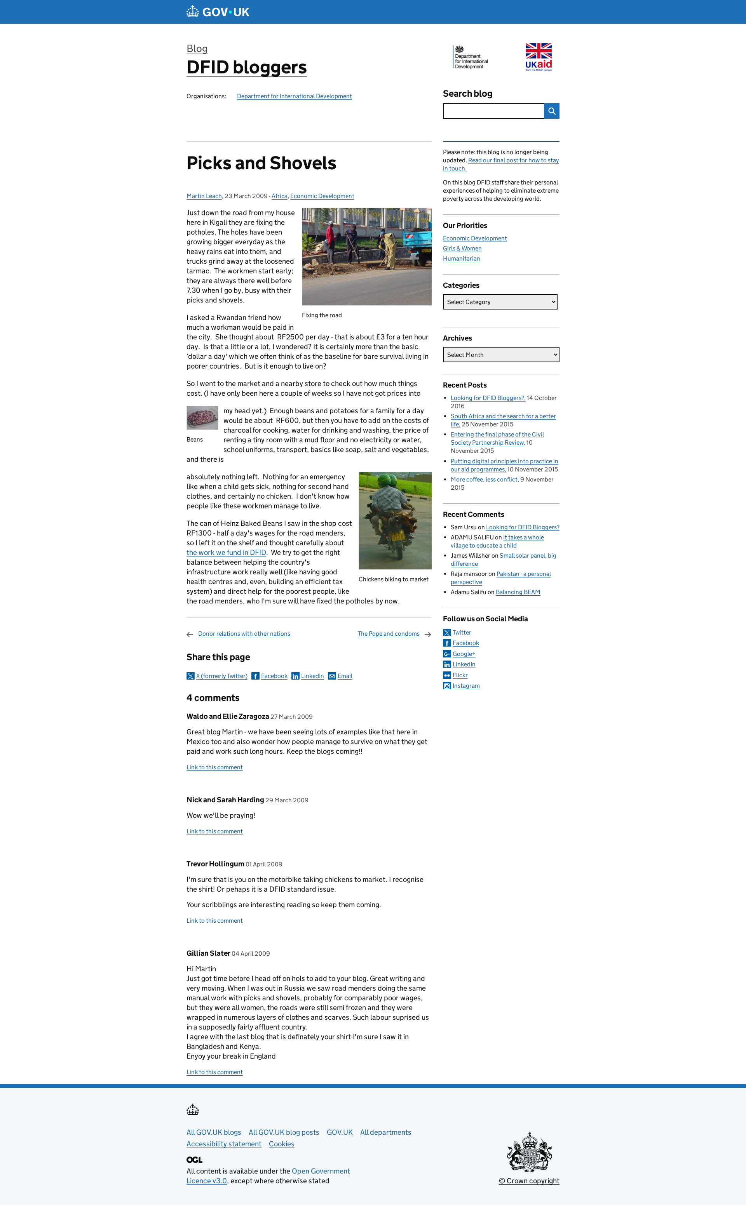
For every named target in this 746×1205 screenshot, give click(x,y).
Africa (280, 196)
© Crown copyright (529, 1180)
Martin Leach (204, 196)
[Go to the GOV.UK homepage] (217, 12)
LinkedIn (312, 676)
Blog (197, 48)
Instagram (466, 685)
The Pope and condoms (389, 633)
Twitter (462, 632)
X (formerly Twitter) (222, 676)
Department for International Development (294, 96)
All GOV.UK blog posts (284, 1132)
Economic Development (322, 196)
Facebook (274, 676)
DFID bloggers (246, 67)
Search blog (468, 93)
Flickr (460, 675)
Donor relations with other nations (244, 633)
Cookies (282, 1143)
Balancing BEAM (518, 592)
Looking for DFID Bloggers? (487, 398)
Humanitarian (461, 258)
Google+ (464, 653)
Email (345, 676)
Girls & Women (462, 248)
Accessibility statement (223, 1143)
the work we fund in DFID (226, 552)
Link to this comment (214, 767)
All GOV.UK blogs (213, 1132)
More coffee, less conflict (484, 479)
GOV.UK (340, 1132)
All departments (385, 1132)
